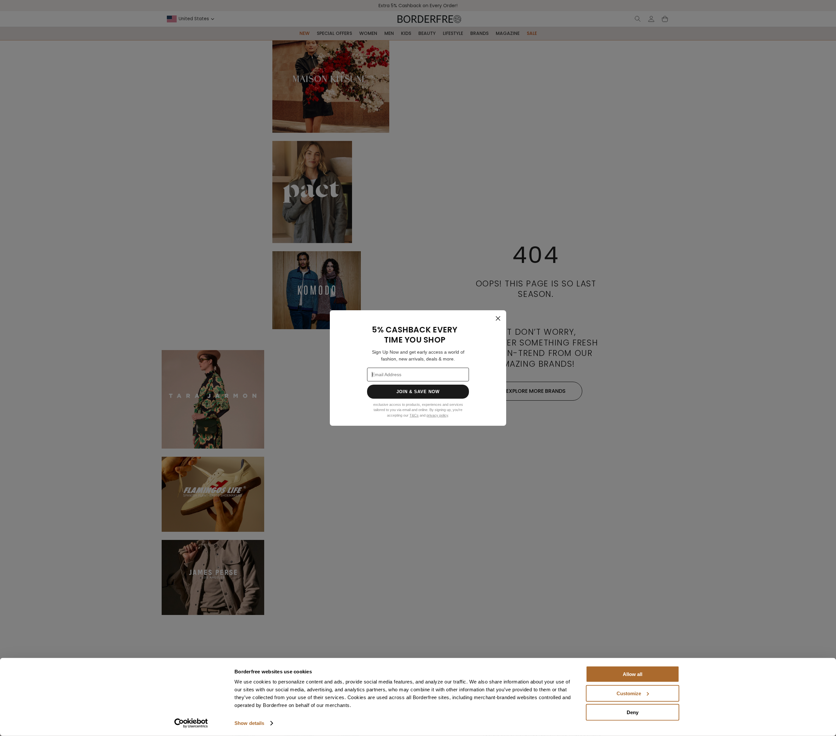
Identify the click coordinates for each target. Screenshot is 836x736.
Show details (249, 723)
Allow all (632, 674)
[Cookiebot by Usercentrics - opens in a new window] (191, 723)
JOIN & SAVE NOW (418, 391)
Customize (629, 693)
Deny (632, 712)
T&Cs (414, 415)
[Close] (498, 318)
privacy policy (437, 415)
